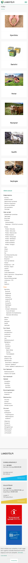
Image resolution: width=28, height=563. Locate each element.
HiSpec (6, 249)
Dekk (5, 282)
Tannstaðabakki (10, 354)
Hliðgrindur (7, 421)
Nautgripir (7, 321)
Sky (5, 253)
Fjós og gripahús (8, 207)
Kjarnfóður (7, 289)
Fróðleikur (7, 220)
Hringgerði (7, 423)
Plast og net (7, 425)
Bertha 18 (7, 291)
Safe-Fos (7, 307)
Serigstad (6, 270)
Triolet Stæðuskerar (9, 272)
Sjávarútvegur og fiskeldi (10, 201)
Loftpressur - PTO (8, 280)
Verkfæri (6, 401)
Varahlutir (6, 284)
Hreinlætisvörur (8, 332)
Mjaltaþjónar (7, 342)
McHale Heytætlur (9, 234)
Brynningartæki (8, 392)
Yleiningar (6, 209)
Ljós (5, 338)
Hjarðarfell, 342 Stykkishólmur (13, 312)
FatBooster (8, 295)
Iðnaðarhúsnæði (8, 199)
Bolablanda (8, 293)
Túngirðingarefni (9, 414)
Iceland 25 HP (8, 299)
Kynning (6, 197)
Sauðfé (6, 323)
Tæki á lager (7, 216)
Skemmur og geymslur (10, 203)
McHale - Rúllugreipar (10, 236)
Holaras (6, 262)
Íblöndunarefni (8, 429)
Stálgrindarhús (7, 195)
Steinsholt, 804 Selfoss (12, 314)
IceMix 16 (7, 301)
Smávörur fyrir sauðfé (9, 373)
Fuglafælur (7, 410)
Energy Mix (8, 303)
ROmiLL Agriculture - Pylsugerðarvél (13, 274)
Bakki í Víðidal (9, 350)
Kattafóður (7, 383)
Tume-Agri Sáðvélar (9, 260)
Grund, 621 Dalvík (10, 311)
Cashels (6, 268)
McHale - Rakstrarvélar (11, 232)
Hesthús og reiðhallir (9, 205)
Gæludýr (5, 379)
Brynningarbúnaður (9, 390)
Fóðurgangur (7, 330)
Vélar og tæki (7, 212)
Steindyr (8, 352)
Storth (6, 251)
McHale (6, 227)
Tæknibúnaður (8, 360)
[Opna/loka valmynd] (26, 2)
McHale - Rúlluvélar (10, 229)
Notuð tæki (7, 218)
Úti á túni (6, 408)
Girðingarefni (7, 412)
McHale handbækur (10, 242)
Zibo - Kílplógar (8, 276)
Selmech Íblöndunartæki (10, 278)
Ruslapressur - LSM (9, 264)
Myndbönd (7, 346)
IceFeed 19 (8, 297)
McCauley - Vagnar (8, 266)
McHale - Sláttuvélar (10, 230)
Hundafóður (7, 381)
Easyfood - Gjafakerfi (10, 364)
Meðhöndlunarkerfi (9, 340)
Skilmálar (20, 552)
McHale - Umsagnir (10, 244)
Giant (5, 247)
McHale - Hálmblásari (10, 238)
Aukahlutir (7, 394)
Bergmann (7, 258)
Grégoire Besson (8, 257)
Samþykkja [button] (14, 560)
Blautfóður (8, 387)
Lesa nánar (4, 555)
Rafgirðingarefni (9, 416)
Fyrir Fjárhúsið (7, 369)
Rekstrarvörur (7, 397)
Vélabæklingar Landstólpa (10, 214)
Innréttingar (7, 336)
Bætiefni (6, 317)
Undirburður (7, 334)
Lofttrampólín (7, 431)
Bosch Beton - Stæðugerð (11, 362)
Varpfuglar (7, 325)
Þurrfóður (7, 385)
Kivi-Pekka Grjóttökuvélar (10, 255)
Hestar (6, 319)
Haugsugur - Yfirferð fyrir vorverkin (14, 224)
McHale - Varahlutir (10, 240)
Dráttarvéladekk (9, 222)
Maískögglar (8, 305)
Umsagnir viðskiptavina (11, 309)
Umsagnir (7, 348)
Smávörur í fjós (8, 358)
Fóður (5, 287)
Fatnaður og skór (8, 405)
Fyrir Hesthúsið (7, 376)
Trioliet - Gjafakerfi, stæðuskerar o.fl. (14, 366)
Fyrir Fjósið (6, 328)
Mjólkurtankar (7, 356)
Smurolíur (6, 399)
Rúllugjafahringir (8, 427)
